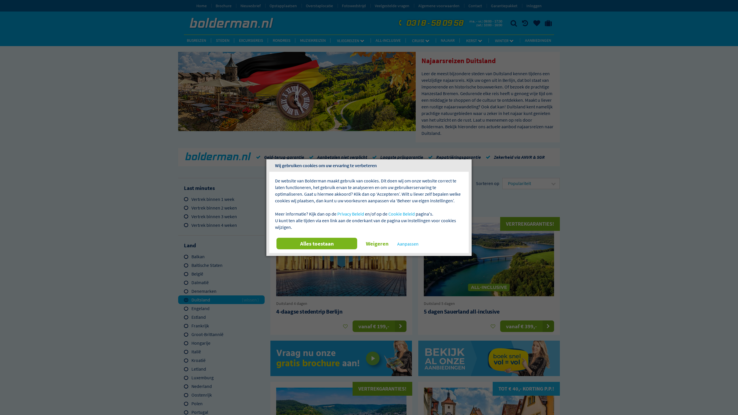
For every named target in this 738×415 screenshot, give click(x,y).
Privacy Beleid (350, 214)
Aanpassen (408, 244)
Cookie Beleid (401, 214)
